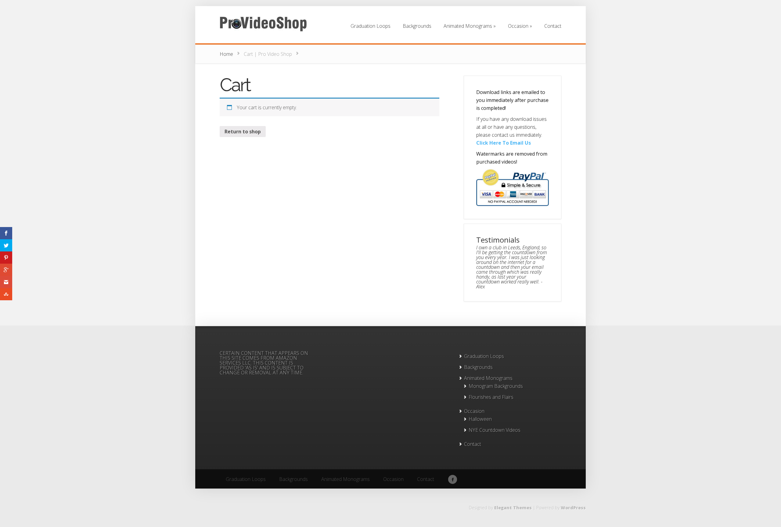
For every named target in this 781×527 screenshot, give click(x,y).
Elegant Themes (513, 508)
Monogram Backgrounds (496, 386)
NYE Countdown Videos (494, 430)
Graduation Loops (484, 356)
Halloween (480, 419)
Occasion (474, 411)
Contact (472, 444)
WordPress (573, 508)
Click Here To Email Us (503, 142)
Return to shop (243, 131)
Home (226, 54)
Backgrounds (478, 367)
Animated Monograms (488, 378)
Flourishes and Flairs (491, 397)
